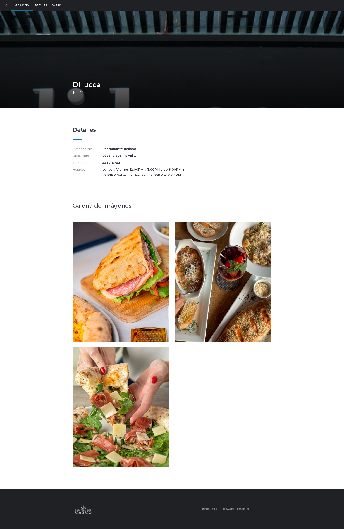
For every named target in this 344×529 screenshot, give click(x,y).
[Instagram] (81, 93)
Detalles (41, 5)
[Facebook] (74, 93)
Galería (56, 5)
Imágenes (243, 509)
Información (22, 5)
